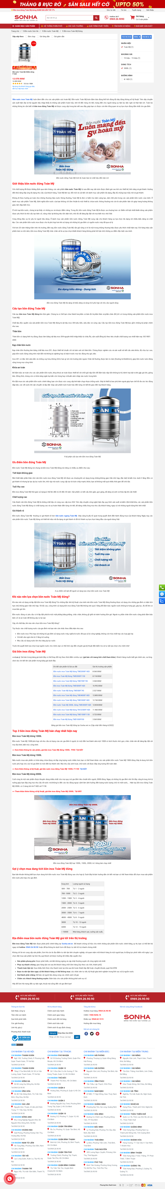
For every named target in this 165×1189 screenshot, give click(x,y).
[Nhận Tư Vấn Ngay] (162, 588)
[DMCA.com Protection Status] (28, 1044)
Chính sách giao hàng (56, 1015)
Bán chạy (31, 36)
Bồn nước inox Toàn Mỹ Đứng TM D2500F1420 (71, 710)
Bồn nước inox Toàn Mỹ (23, 99)
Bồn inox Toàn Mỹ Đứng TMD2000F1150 (69, 676)
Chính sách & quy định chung (59, 1027)
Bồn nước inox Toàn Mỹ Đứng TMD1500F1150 (71, 714)
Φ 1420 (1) (127, 79)
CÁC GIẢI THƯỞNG (75, 26)
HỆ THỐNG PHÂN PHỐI (53, 26)
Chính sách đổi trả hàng (56, 1019)
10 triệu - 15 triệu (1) (131, 58)
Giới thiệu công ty (18, 1011)
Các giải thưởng (17, 1023)
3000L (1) (127, 68)
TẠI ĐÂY (79, 750)
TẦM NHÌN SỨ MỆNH (122, 26)
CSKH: (92, 1015)
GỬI (77, 1037)
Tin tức (123, 10)
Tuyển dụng (136, 10)
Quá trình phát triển (18, 1019)
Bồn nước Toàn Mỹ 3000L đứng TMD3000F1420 (72, 705)
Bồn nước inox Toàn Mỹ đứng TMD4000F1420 (71, 695)
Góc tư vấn (111, 10)
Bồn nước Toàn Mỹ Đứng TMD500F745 (68, 691)
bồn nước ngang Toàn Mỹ (66, 516)
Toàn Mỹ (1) (128, 47)
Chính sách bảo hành (55, 1011)
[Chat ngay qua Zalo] (162, 601)
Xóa (129, 37)
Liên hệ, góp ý (16, 1027)
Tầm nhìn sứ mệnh (18, 1015)
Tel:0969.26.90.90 (18, 1065)
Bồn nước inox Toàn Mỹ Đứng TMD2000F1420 (71, 671)
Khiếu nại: (94, 1019)
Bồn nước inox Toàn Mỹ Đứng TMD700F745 (70, 681)
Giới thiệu (150, 10)
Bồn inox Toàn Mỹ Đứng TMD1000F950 (68, 719)
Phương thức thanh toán (21, 1032)
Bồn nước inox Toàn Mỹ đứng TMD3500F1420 (71, 700)
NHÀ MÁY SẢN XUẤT (144, 26)
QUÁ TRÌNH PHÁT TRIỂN (98, 26)
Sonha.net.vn (67, 944)
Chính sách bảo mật (55, 1023)
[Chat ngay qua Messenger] (162, 594)
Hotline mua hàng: (97, 1011)
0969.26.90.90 (32, 947)
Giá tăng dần (44, 36)
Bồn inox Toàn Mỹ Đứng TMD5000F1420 (69, 686)
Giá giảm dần (59, 36)
